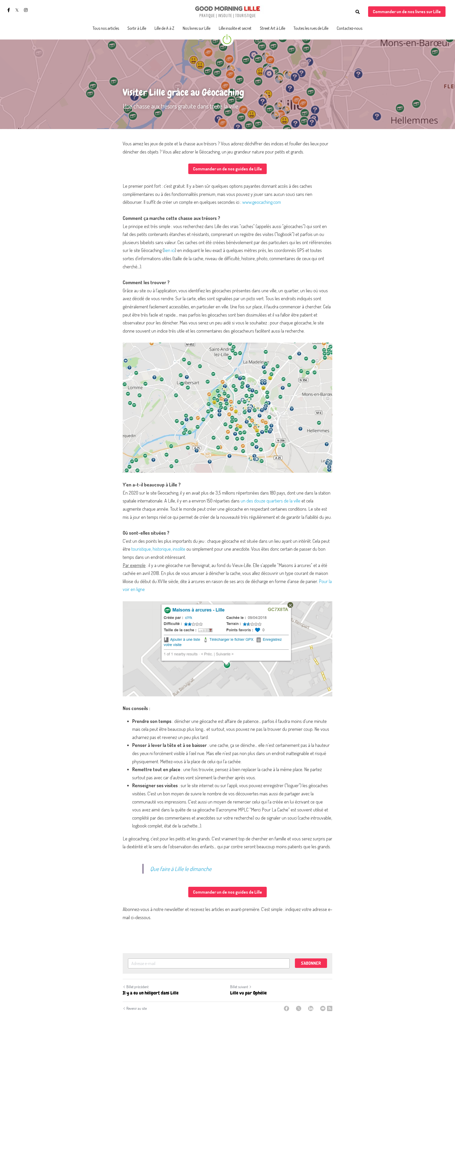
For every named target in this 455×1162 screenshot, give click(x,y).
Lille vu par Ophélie (248, 993)
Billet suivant (239, 986)
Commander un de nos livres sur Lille (407, 11)
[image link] (227, 11)
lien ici (169, 250)
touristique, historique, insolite (158, 549)
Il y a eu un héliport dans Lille (151, 993)
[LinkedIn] (310, 1008)
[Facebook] (286, 1008)
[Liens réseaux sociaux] (8, 10)
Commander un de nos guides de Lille (227, 168)
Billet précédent (137, 986)
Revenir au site (136, 1008)
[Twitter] (298, 1008)
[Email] (322, 1008)
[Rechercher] (357, 12)
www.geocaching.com (261, 202)
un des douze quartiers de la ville (270, 501)
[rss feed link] (329, 1008)
